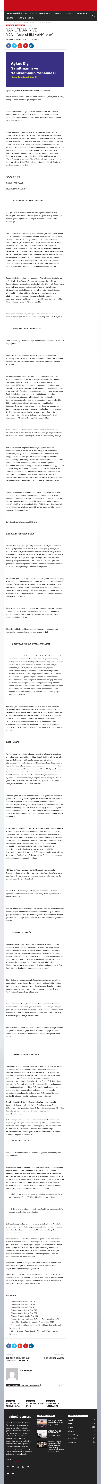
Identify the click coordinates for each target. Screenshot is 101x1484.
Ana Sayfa (9, 23)
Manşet (70, 1427)
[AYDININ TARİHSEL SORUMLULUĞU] (42, 1434)
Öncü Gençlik (15, 39)
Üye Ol (31, 18)
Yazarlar (81, 13)
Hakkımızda (30, 13)
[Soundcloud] (28, 1467)
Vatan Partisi (13, 13)
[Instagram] (18, 1467)
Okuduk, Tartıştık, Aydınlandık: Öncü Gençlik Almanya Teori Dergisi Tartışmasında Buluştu (56, 1445)
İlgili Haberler (13, 1385)
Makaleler (43, 13)
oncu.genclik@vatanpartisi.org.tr (17, 1462)
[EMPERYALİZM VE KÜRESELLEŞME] (55, 1395)
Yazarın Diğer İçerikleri (30, 1385)
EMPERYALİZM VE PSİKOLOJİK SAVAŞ (13, 1405)
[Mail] (23, 1467)
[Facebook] (8, 1467)
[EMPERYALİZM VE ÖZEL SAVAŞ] (35, 1395)
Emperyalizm (18, 23)
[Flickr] (13, 1467)
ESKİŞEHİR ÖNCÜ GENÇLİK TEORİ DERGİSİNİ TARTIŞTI (18, 1359)
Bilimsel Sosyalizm (75, 1435)
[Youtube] (13, 1474)
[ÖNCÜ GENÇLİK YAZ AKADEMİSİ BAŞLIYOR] (42, 1423)
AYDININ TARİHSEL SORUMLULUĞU (54, 1432)
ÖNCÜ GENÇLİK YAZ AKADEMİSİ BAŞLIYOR (55, 1421)
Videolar (71, 1431)
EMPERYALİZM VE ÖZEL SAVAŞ (35, 1405)
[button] (93, 16)
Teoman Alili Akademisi (64, 13)
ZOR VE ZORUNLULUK (54, 1358)
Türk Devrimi (72, 1439)
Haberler (71, 1420)
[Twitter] (8, 1474)
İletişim (22, 18)
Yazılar (70, 1424)
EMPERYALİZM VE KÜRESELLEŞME (52, 1405)
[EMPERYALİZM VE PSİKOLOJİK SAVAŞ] (15, 1395)
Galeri (10, 18)
